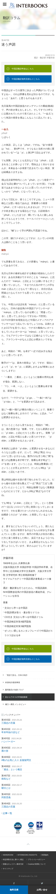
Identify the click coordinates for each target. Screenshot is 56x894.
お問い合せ (42, 889)
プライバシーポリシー (36, 859)
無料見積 (14, 889)
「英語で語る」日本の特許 (16, 675)
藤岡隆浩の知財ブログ (14, 690)
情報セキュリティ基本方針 (13, 864)
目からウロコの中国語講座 (16, 697)
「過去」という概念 (11, 769)
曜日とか (6, 788)
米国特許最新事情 (12, 682)
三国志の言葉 (8, 722)
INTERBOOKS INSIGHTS (27, 855)
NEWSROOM (8, 855)
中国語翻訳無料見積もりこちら (26, 79)
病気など (6, 778)
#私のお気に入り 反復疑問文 (16, 760)
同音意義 (6, 797)
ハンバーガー (8, 741)
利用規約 (44, 855)
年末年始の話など (10, 732)
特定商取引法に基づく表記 (13, 859)
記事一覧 (7, 813)
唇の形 (4, 750)
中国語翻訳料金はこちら (23, 68)
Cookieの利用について (37, 864)
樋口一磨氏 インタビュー (15, 704)
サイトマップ (8, 869)
